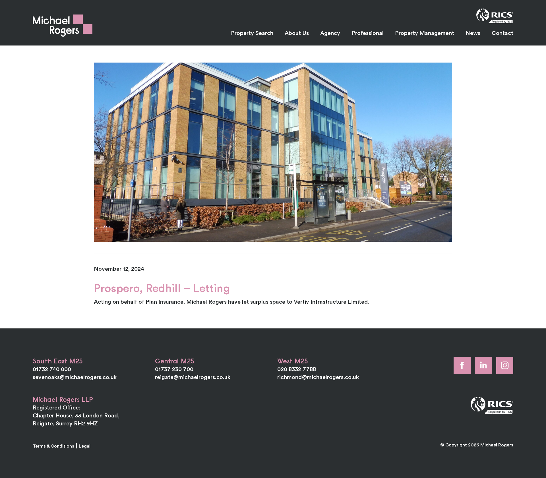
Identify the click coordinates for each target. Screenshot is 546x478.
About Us (297, 32)
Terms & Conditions (53, 446)
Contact (502, 32)
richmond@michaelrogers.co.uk (318, 376)
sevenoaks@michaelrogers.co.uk (75, 376)
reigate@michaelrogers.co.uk (192, 376)
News (473, 32)
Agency (330, 32)
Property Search (252, 32)
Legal (84, 446)
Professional (367, 32)
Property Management (424, 32)
